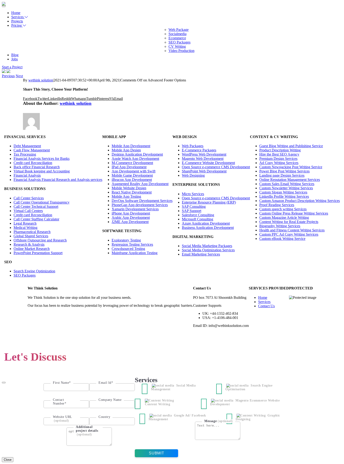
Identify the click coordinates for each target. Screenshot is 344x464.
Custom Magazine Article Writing (284, 217)
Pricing (17, 25)
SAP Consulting (194, 206)
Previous (8, 76)
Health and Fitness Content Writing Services (292, 230)
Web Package (178, 30)
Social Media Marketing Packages (207, 246)
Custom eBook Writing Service (282, 239)
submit (156, 453)
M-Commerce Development (132, 163)
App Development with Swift (133, 171)
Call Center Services (29, 198)
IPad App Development (129, 167)
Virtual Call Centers (28, 211)
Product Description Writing (280, 150)
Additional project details (87, 430)
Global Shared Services (31, 236)
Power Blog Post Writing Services (284, 171)
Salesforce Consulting (198, 215)
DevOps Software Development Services (142, 201)
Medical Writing (25, 228)
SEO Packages (179, 42)
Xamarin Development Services (135, 209)
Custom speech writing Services (283, 209)
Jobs (14, 59)
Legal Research (25, 223)
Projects (17, 21)
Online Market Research (32, 249)
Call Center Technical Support (36, 206)
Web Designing (193, 175)
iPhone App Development (131, 213)
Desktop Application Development (137, 154)
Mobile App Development (131, 146)
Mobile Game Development (132, 175)
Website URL (62, 418)
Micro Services (193, 194)
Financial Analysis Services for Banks (42, 159)
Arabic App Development (131, 217)
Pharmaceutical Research (32, 232)
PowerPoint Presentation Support (38, 253)
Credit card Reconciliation (33, 163)
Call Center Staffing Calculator (36, 219)
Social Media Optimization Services (208, 250)
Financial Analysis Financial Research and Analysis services (58, 180)
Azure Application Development (206, 223)
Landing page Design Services (281, 175)
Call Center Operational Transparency (42, 202)
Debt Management (27, 146)
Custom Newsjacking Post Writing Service (290, 167)
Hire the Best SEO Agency (279, 154)
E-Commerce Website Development (208, 163)
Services (18, 17)
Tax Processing (25, 154)
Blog (14, 55)
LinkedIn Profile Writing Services (284, 196)
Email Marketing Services (201, 254)
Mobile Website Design (129, 188)
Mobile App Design (126, 150)
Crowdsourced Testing (128, 249)
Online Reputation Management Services (289, 180)
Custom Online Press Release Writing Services (293, 213)
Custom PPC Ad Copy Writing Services (288, 234)
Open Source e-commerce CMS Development (216, 167)
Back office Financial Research (37, 167)
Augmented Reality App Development (140, 184)
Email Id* (106, 382)
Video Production (181, 51)
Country (104, 417)
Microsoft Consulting (197, 219)
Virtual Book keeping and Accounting (42, 171)
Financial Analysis (27, 175)
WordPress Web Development (204, 154)
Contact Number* (59, 401)
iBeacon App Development (132, 180)
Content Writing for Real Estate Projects (288, 222)
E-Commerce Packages (199, 150)
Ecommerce (177, 38)
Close (7, 459)
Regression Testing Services (132, 244)
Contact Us (266, 306)
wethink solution (40, 80)
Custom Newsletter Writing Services (286, 188)
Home (15, 13)
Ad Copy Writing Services (278, 163)
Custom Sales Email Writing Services (286, 184)
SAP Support (191, 211)
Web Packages (192, 146)
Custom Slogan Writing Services (283, 192)
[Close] (4, 382)
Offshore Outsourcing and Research (40, 240)
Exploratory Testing (126, 240)
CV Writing (177, 46)
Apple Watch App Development (135, 159)
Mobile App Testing (126, 196)
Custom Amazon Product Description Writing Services (299, 201)
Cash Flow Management (32, 150)
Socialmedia (177, 34)
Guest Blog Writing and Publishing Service (291, 146)
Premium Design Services (278, 159)
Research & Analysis (29, 244)
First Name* (62, 382)
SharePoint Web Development (204, 171)
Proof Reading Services (276, 205)
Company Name (110, 400)
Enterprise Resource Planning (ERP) (209, 202)
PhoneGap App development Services (140, 205)
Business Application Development (208, 228)
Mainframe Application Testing (134, 253)
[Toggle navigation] (4, 6)
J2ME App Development (130, 222)
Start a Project (12, 67)
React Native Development (132, 192)
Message (218, 421)
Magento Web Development (202, 159)
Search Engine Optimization (34, 271)
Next (19, 76)
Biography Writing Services (279, 226)
